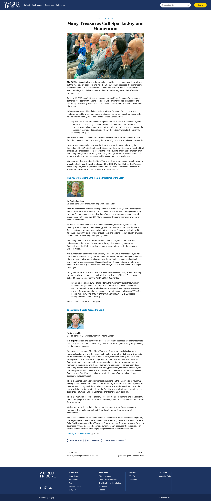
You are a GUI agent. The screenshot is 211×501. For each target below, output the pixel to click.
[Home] (12, 5)
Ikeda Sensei (74, 476)
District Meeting (105, 476)
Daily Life (72, 490)
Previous (72, 452)
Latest (27, 5)
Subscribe (60, 5)
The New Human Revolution (110, 483)
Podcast (102, 490)
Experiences (73, 480)
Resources (49, 5)
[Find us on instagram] (45, 489)
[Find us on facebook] (40, 488)
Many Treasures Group (115, 440)
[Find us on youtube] (50, 489)
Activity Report (93, 440)
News (71, 483)
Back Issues (37, 5)
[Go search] (188, 5)
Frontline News (75, 440)
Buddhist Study (75, 486)
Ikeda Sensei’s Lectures (108, 480)
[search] (175, 5)
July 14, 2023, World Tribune (79, 433)
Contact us (133, 480)
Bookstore (103, 486)
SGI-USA (132, 476)
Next (140, 452)
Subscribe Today (165, 476)
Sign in (200, 5)
